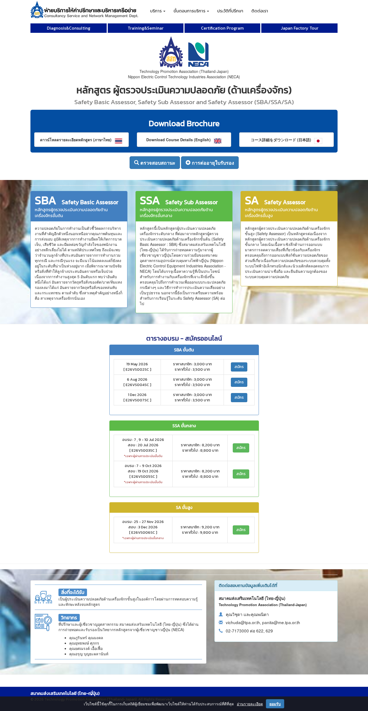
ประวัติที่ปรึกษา (230, 11)
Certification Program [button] (222, 28)
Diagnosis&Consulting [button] (68, 28)
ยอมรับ (275, 703)
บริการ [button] (156, 11)
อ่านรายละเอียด (250, 703)
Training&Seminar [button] (146, 28)
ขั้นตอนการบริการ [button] (189, 11)
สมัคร (239, 367)
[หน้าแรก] (84, 6)
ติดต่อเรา (259, 11)
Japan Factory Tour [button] (299, 28)
